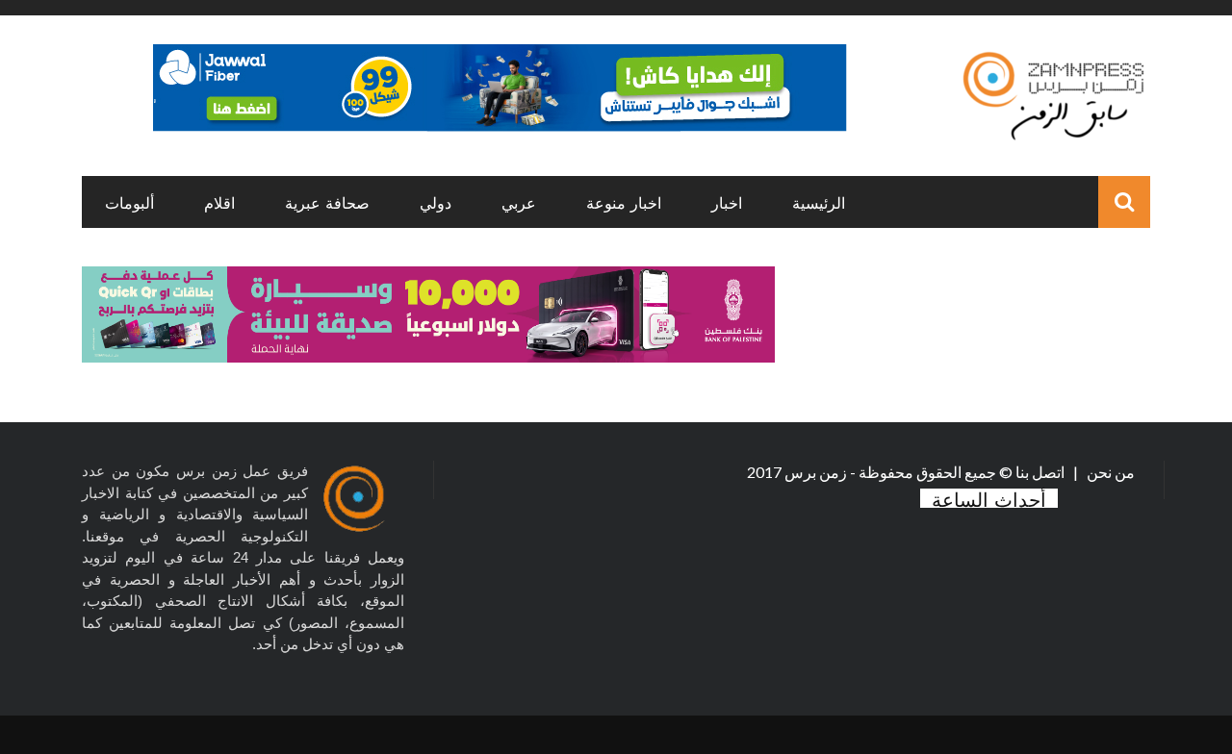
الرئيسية (818, 202)
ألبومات (129, 202)
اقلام (219, 202)
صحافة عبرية (327, 202)
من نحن (1109, 472)
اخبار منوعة (623, 202)
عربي (518, 202)
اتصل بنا (1041, 472)
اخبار (726, 202)
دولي (435, 202)
